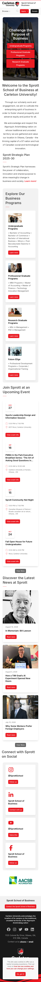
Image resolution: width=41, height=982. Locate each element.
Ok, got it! (20, 974)
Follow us (13, 782)
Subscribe (13, 835)
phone (23, 942)
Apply (23, 11)
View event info (13, 435)
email (31, 942)
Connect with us (16, 810)
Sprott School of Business (28, 4)
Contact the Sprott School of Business (20, 906)
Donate (34, 11)
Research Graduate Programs (20, 63)
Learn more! (30, 181)
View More (20, 571)
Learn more (14, 252)
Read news (12, 637)
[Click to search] (17, 11)
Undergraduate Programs (21, 46)
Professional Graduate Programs (20, 53)
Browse (5, 11)
